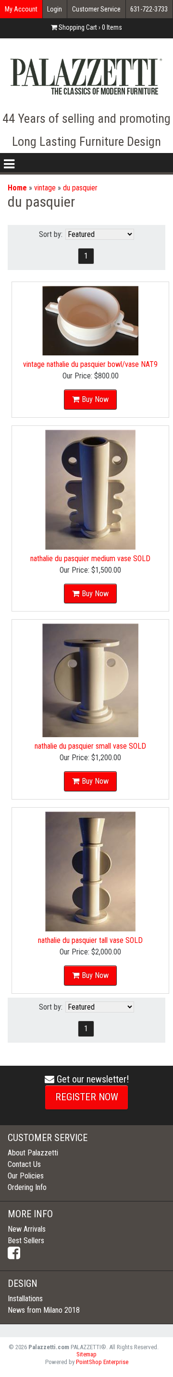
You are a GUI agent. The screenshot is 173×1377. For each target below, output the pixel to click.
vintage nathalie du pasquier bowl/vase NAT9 (90, 364)
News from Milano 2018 (44, 1310)
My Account (21, 9)
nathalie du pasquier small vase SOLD (90, 746)
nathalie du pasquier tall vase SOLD (90, 940)
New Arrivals (27, 1229)
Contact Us (24, 1164)
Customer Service (96, 9)
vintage (45, 187)
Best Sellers (26, 1240)
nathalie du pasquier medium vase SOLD (90, 558)
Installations (25, 1298)
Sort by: (50, 234)
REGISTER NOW (86, 1097)
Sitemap (86, 1354)
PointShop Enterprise (102, 1361)
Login (54, 9)
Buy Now (95, 399)
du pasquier (80, 187)
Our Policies (26, 1175)
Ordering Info (27, 1187)
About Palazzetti (33, 1152)
